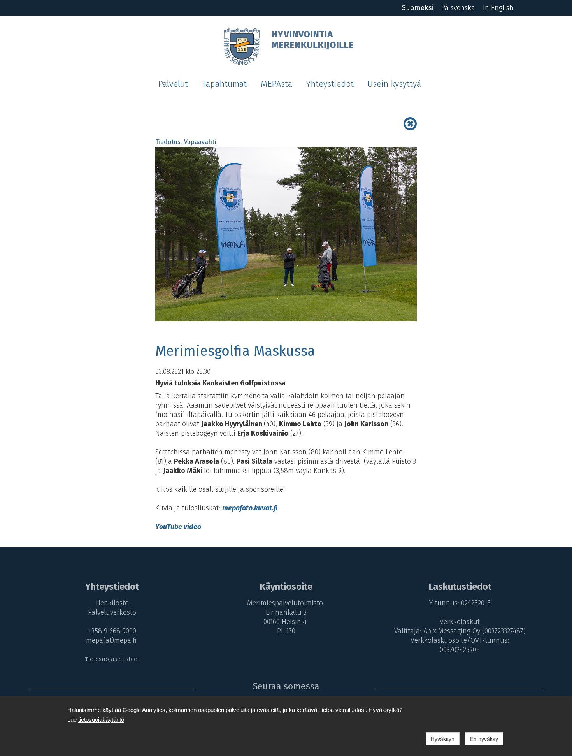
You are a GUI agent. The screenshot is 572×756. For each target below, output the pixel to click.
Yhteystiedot (330, 84)
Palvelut (173, 84)
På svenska (458, 8)
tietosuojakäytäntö (101, 719)
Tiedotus (168, 142)
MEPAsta (276, 84)
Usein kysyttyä (394, 84)
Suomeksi (417, 8)
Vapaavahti (200, 142)
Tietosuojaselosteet (112, 659)
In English (498, 8)
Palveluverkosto (112, 612)
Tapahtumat (224, 84)
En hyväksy (484, 739)
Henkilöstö (112, 603)
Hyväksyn (442, 739)
